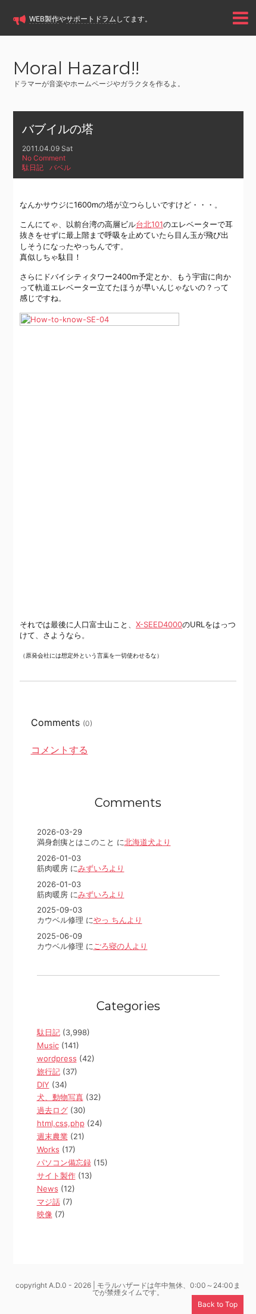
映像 (44, 1214)
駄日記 (32, 167)
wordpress (57, 1058)
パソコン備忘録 (64, 1162)
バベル (60, 167)
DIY (43, 1084)
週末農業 (52, 1136)
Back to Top (218, 1304)
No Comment (43, 157)
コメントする (59, 750)
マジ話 (48, 1201)
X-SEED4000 (159, 624)
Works (48, 1149)
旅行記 (48, 1071)
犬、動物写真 (60, 1097)
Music (48, 1045)
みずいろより (101, 868)
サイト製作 (56, 1175)
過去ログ (52, 1110)
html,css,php (61, 1123)
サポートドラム (91, 18)
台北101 (149, 224)
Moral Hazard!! (76, 69)
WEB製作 (44, 18)
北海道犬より (147, 842)
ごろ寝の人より (120, 946)
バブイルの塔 (57, 129)
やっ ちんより (117, 920)
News (47, 1188)
